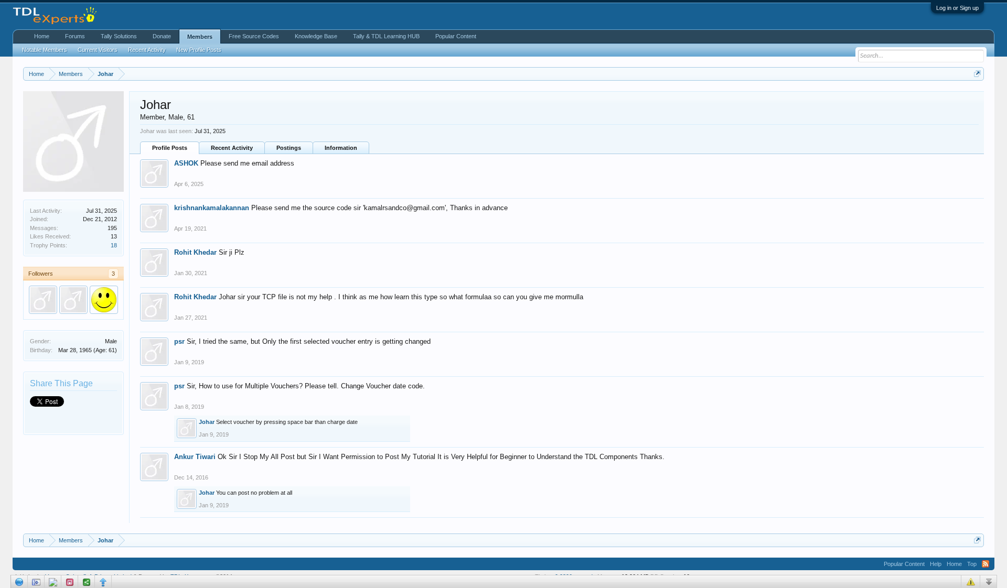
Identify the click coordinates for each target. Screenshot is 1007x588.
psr (179, 341)
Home (41, 36)
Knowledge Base (316, 36)
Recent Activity (232, 148)
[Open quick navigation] (977, 73)
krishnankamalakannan (211, 208)
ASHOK (186, 163)
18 (114, 245)
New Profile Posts (198, 50)
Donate (162, 36)
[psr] (43, 300)
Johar (207, 422)
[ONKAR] (104, 300)
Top (972, 564)
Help (935, 564)
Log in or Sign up (957, 8)
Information (341, 148)
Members (199, 37)
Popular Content (455, 36)
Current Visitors (97, 50)
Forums (75, 36)
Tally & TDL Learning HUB (386, 36)
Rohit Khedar (195, 252)
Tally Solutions (119, 36)
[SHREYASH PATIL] (73, 300)
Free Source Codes (254, 36)
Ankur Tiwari (195, 457)
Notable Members (44, 50)
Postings (288, 148)
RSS (985, 564)
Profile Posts (169, 148)
